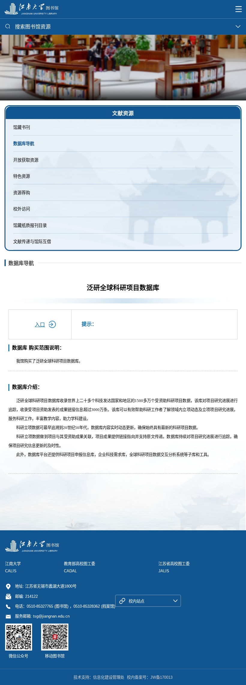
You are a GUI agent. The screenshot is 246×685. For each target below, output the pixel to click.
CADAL (70, 571)
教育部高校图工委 (79, 563)
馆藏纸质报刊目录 (30, 225)
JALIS (163, 571)
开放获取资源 (25, 160)
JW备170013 (161, 677)
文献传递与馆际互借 (32, 241)
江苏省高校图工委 (174, 563)
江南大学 (13, 563)
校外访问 (21, 209)
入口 (40, 325)
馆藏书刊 (21, 127)
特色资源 (21, 176)
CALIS (10, 571)
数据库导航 (23, 143)
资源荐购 (21, 192)
